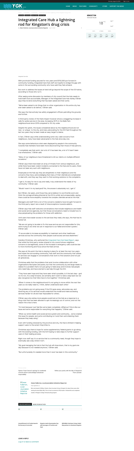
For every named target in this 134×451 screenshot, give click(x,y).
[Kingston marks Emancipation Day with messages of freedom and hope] (50, 415)
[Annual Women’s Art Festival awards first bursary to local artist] (28, 415)
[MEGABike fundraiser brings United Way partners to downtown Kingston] (72, 415)
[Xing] (35, 396)
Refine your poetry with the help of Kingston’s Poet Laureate (68, 371)
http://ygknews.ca (35, 385)
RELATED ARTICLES (25, 404)
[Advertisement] (50, 358)
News (75, 6)
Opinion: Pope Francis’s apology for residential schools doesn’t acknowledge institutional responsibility (32, 372)
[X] (32, 396)
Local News (26, 12)
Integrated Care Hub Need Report (61, 240)
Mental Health (35, 15)
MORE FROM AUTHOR (39, 404)
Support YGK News (117, 6)
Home (68, 6)
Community (93, 6)
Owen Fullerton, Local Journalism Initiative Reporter (34, 28)
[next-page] (22, 431)
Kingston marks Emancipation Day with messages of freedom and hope (49, 425)
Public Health (42, 15)
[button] (128, 6)
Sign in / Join (126, 1)
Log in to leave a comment (28, 442)
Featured (82, 6)
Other (104, 6)
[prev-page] (19, 431)
